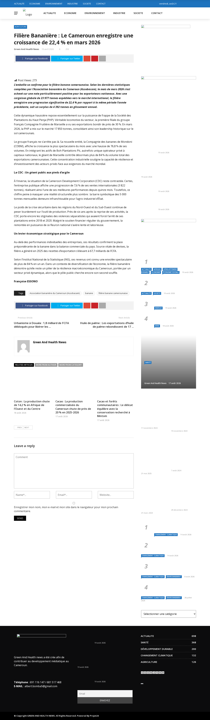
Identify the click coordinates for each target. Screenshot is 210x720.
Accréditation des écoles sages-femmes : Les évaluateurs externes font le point (153, 463)
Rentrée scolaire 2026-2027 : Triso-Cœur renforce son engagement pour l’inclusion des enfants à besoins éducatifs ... (167, 166)
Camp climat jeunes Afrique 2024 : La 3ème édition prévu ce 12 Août (182, 462)
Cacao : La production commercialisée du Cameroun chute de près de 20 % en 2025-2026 (73, 407)
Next (26, 427)
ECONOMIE (35, 3)
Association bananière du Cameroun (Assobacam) (55, 293)
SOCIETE (87, 3)
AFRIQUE (157, 269)
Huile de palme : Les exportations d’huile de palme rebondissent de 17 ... (107, 324)
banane (89, 293)
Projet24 (94, 715)
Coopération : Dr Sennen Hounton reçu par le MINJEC (153, 420)
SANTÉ (148, 362)
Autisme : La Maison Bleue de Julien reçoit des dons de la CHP (183, 502)
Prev (19, 427)
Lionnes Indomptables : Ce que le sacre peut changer (176, 147)
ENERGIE (158, 308)
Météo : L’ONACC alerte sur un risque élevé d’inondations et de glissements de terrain (173, 527)
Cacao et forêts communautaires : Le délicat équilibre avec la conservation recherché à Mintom (115, 409)
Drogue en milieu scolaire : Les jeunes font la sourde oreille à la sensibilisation (153, 504)
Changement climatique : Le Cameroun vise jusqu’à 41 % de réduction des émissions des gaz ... (174, 567)
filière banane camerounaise (113, 293)
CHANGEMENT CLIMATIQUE (166, 534)
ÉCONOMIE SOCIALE (171, 272)
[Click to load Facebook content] (142, 683)
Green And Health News (26, 49)
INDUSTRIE (72, 3)
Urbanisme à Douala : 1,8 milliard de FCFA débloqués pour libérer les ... (41, 324)
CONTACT (100, 3)
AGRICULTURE (20, 27)
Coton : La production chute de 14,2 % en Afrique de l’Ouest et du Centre (32, 405)
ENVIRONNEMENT (53, 3)
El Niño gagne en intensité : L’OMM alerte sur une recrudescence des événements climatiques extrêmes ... (175, 546)
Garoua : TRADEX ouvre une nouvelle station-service (174, 185)
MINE (157, 326)
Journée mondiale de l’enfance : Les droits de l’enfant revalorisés (183, 422)
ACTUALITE (19, 3)
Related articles (24, 364)
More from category (71, 364)
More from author (46, 364)
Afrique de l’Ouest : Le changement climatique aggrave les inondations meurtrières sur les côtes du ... (174, 588)
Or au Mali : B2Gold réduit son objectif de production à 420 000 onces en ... (176, 202)
